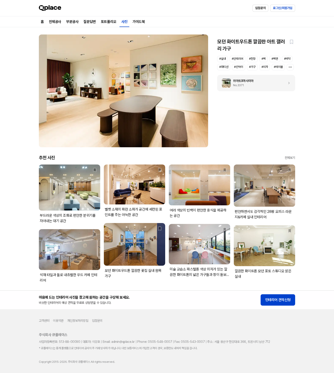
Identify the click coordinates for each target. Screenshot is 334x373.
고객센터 (44, 320)
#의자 (265, 67)
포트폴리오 (108, 22)
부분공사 (72, 22)
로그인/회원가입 (282, 8)
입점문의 (260, 8)
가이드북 (138, 22)
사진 (124, 22)
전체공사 (55, 22)
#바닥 (287, 58)
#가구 (252, 67)
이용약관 (58, 320)
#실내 (222, 58)
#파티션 (223, 67)
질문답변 (89, 22)
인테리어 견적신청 (278, 300)
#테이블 (278, 67)
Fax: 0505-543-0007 (189, 342)
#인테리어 (237, 58)
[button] (291, 41)
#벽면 (275, 58)
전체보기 (290, 158)
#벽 (264, 58)
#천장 (252, 58)
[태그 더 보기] (290, 67)
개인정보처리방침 (77, 320)
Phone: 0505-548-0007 (154, 342)
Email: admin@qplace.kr (119, 342)
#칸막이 (238, 67)
